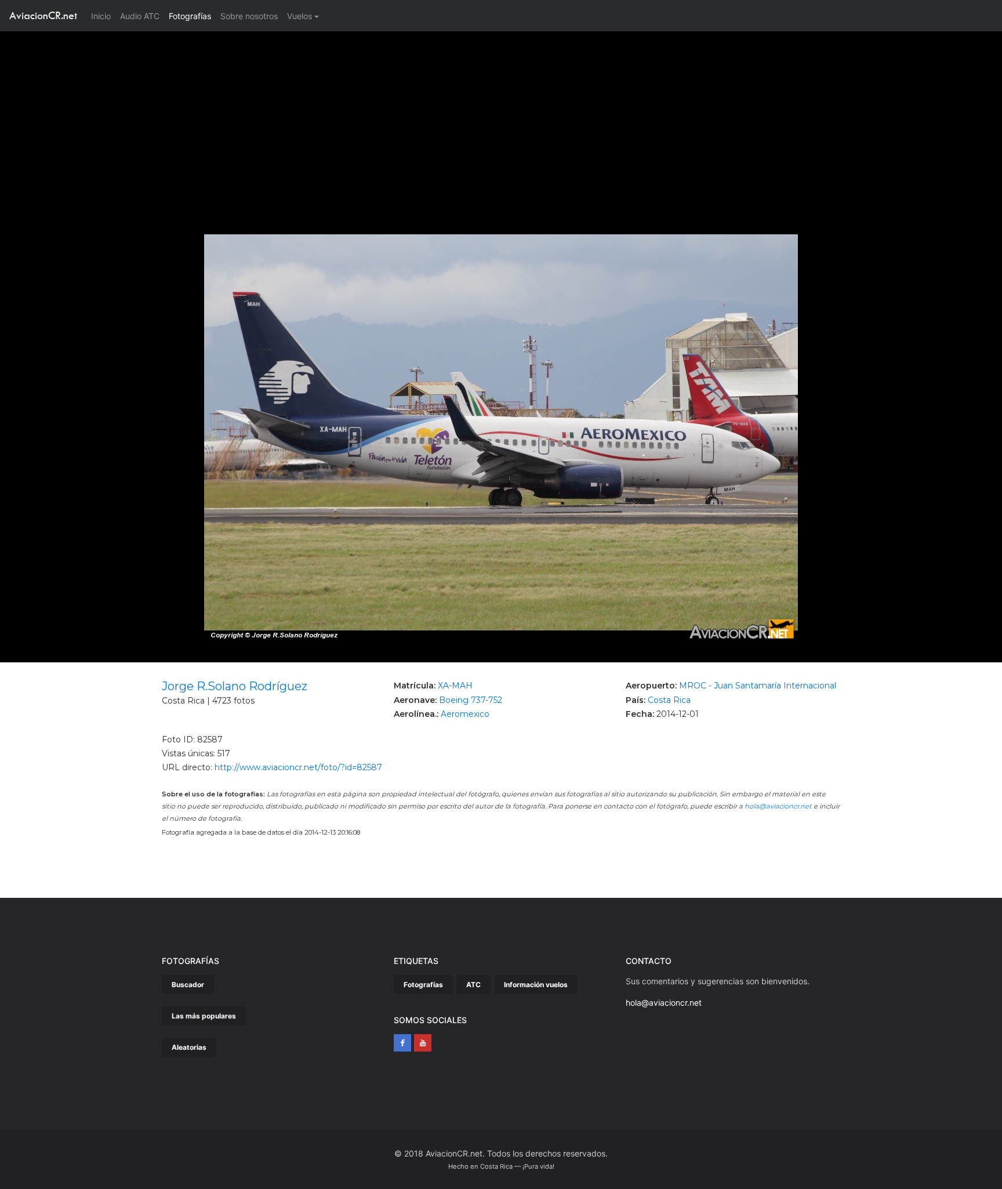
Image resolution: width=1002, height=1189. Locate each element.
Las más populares (204, 1016)
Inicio (103, 15)
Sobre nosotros (249, 16)
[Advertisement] (501, 118)
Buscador (188, 984)
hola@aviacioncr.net (778, 806)
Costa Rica (669, 700)
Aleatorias (189, 1047)
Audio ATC (139, 16)
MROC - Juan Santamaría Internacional (757, 685)
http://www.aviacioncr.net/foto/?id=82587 (298, 767)
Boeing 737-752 (470, 700)
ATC (473, 984)
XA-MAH (455, 685)
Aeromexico (465, 714)
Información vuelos (536, 984)
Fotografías (190, 16)
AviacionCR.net (43, 15)
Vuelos (299, 16)
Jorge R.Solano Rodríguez (234, 686)
